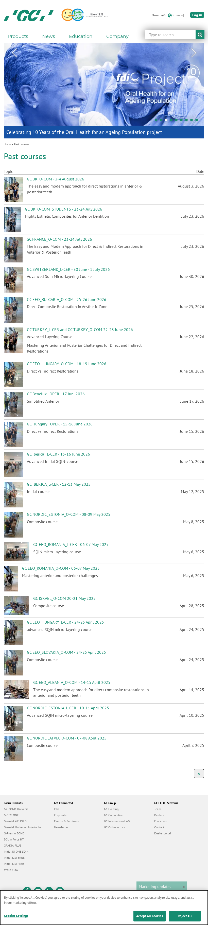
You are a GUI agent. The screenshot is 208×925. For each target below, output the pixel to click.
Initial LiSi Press (14, 864)
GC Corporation (113, 815)
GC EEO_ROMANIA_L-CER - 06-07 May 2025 (71, 544)
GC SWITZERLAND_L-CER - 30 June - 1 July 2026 (68, 269)
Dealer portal (162, 833)
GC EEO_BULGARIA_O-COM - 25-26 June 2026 (66, 299)
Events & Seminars (66, 821)
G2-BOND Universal (16, 809)
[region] (104, 907)
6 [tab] (182, 121)
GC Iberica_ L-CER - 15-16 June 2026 (58, 454)
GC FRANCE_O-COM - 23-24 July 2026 (59, 239)
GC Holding (111, 809)
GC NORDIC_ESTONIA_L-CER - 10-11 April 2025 (68, 707)
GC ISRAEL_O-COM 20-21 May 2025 (64, 598)
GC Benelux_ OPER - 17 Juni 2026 (56, 393)
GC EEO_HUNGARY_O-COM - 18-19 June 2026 (66, 363)
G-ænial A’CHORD (15, 821)
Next (193, 53)
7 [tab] (187, 121)
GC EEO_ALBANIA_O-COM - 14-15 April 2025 (71, 682)
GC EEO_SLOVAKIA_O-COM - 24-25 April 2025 (66, 652)
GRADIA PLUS (12, 845)
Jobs (56, 809)
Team (157, 809)
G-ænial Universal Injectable (22, 827)
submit (200, 34)
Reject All (185, 916)
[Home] (28, 15)
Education (160, 821)
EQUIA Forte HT (14, 839)
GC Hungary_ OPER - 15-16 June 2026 (60, 423)
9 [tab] (197, 121)
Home (7, 144)
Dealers (159, 815)
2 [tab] (162, 121)
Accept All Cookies (149, 916)
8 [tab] (192, 121)
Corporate (60, 815)
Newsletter (61, 827)
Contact (159, 827)
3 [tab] (167, 121)
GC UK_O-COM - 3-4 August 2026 (55, 178)
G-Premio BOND (14, 833)
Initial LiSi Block (14, 857)
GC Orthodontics (114, 827)
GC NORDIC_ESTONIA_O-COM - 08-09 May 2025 (68, 514)
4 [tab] (172, 121)
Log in (197, 15)
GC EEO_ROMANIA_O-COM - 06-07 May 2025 (61, 568)
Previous (14, 53)
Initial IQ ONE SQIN (16, 851)
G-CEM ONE (11, 815)
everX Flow (11, 870)
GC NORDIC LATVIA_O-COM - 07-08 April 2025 (67, 738)
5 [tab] (177, 121)
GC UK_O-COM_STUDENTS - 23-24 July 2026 (63, 209)
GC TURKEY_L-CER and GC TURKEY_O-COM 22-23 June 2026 (80, 329)
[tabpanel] (104, 90)
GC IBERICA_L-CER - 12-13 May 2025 (59, 484)
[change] (178, 15)
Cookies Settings (16, 916)
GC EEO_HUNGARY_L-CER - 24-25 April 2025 (65, 622)
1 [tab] (157, 121)
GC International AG (117, 821)
